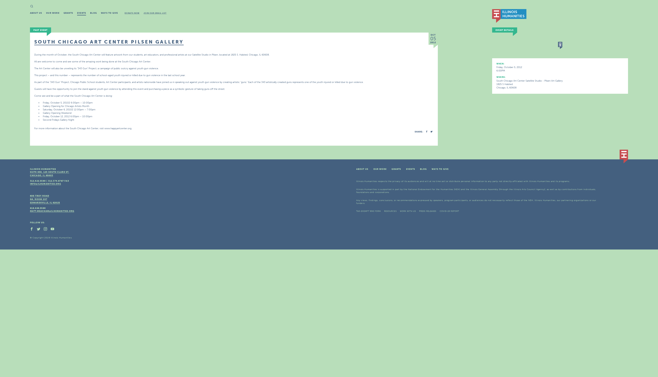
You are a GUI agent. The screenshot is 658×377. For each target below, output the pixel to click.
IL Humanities (509, 16)
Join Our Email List (155, 13)
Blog (93, 13)
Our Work (52, 13)
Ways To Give (109, 13)
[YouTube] (54, 230)
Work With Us (408, 211)
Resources (390, 211)
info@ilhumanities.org (45, 184)
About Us (36, 13)
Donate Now (132, 13)
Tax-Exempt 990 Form (368, 211)
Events (81, 13)
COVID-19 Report (449, 211)
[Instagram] (47, 230)
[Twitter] (40, 230)
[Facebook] (33, 230)
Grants (68, 13)
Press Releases (427, 211)
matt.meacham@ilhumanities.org (52, 211)
